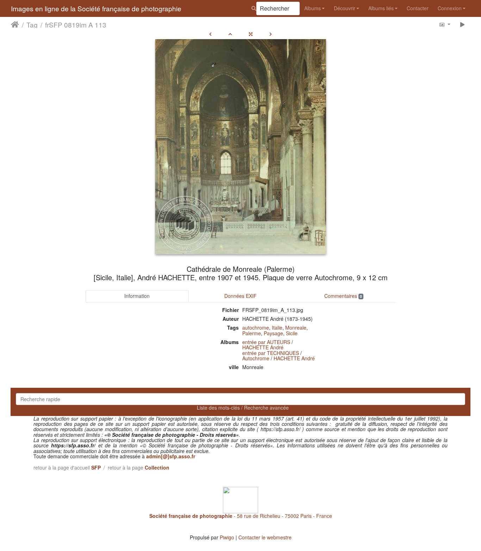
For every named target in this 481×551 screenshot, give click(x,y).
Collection (157, 467)
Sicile (292, 333)
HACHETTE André (262, 347)
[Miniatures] (230, 34)
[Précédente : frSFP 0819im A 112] (210, 34)
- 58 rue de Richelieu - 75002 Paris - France (240, 515)
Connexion (450, 8)
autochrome (255, 327)
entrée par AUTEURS (266, 341)
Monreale (295, 327)
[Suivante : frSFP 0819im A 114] (270, 34)
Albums (312, 8)
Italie (277, 327)
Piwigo (227, 537)
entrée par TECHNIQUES (270, 352)
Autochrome (255, 358)
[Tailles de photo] (444, 24)
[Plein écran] (251, 34)
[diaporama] (462, 24)
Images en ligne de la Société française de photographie (96, 8)
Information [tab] (137, 295)
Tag (32, 24)
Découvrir (344, 8)
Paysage (273, 333)
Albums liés (381, 8)
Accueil (15, 24)
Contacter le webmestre (265, 537)
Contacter (418, 8)
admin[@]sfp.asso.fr (170, 456)
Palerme (251, 333)
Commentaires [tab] (343, 295)
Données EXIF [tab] (240, 295)
